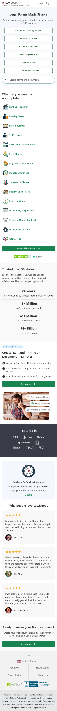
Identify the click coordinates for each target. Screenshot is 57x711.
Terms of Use (38, 695)
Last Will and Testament (28, 46)
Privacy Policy (14, 675)
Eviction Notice (28, 62)
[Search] (47, 3)
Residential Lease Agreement (28, 30)
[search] (6, 80)
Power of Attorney (28, 38)
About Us (14, 667)
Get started (26, 384)
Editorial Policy (15, 698)
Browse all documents (26, 248)
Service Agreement (28, 54)
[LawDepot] (9, 3)
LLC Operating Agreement (28, 70)
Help (40, 3)
